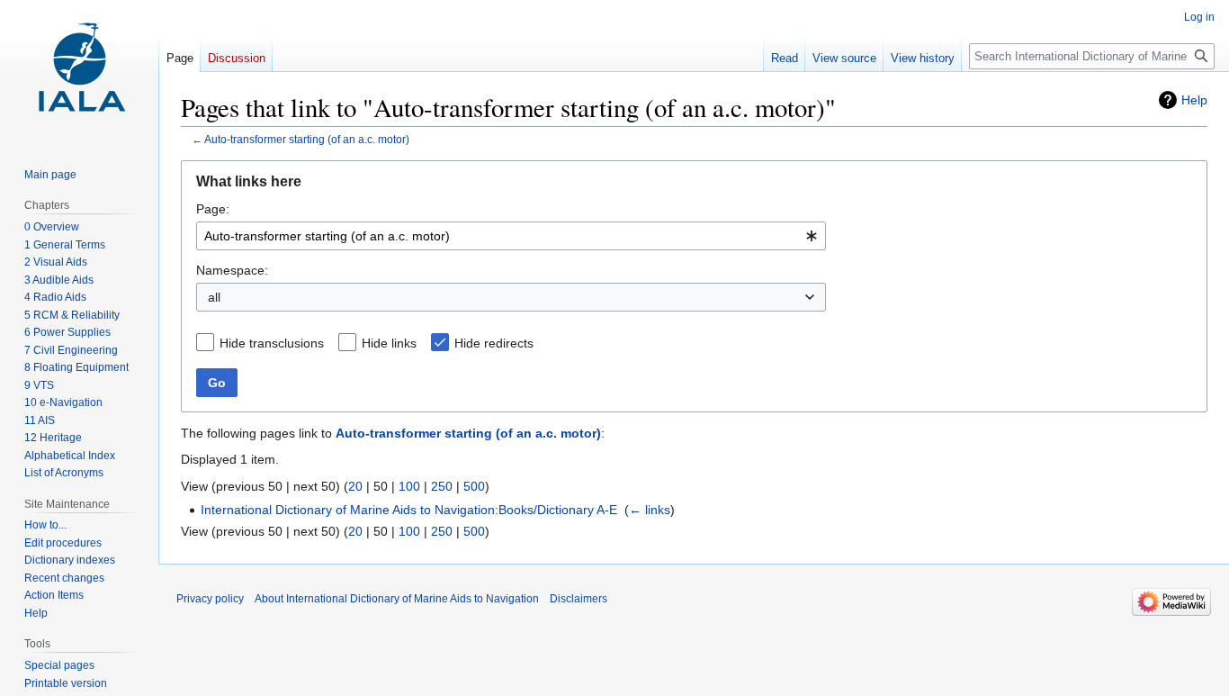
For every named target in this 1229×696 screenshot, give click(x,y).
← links (649, 509)
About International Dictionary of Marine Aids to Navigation (397, 598)
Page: (212, 209)
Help (1194, 100)
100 (409, 486)
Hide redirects (494, 343)
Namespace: (232, 270)
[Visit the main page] (79, 72)
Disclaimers (578, 598)
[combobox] (511, 235)
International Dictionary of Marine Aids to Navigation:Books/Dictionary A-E (409, 509)
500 (474, 486)
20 (355, 486)
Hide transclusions (272, 343)
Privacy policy (210, 598)
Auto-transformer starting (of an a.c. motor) (306, 139)
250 (442, 486)
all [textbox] (214, 297)
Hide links (389, 343)
